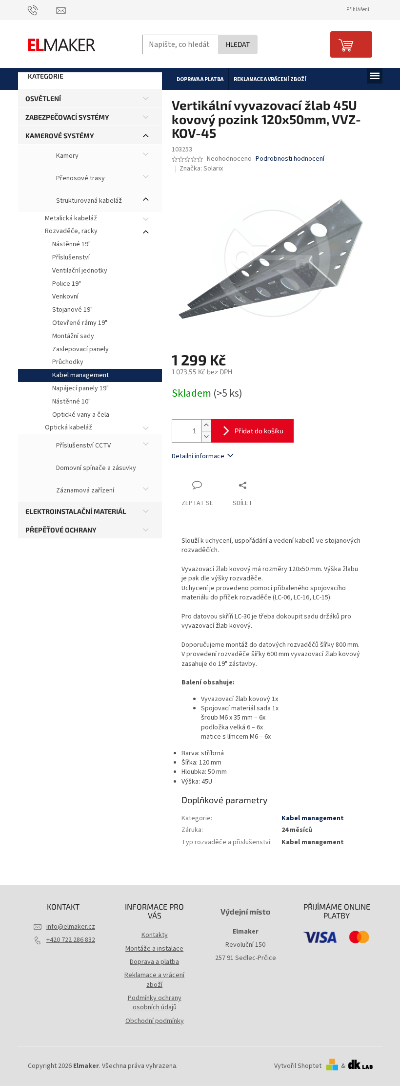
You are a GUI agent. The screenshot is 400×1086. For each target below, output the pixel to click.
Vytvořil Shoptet (297, 1066)
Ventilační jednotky (79, 271)
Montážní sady (73, 336)
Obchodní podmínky (154, 1021)
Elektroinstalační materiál (75, 511)
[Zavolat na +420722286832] (42, 10)
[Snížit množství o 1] (206, 436)
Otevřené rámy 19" (79, 323)
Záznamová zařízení (84, 491)
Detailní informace (198, 456)
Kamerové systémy (59, 135)
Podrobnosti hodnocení (290, 159)
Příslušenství (71, 257)
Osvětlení (43, 98)
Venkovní (65, 296)
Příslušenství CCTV (83, 446)
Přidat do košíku (259, 430)
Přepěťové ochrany (61, 530)
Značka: (201, 168)
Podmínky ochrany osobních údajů (154, 1002)
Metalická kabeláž (71, 218)
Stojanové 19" (72, 310)
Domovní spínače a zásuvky (95, 468)
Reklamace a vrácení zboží (154, 979)
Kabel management (80, 375)
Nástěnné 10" (71, 401)
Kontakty (154, 935)
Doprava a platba (154, 962)
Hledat (238, 44)
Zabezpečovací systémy (67, 117)
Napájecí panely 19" (80, 388)
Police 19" (66, 284)
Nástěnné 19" (71, 244)
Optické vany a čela (80, 415)
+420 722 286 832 (70, 940)
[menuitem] (200, 79)
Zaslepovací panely (80, 349)
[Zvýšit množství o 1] (206, 425)
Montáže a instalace (154, 949)
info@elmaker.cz (70, 927)
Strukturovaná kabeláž (88, 201)
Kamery (67, 156)
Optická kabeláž (68, 427)
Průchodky (67, 362)
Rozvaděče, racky (71, 231)
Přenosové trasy (80, 178)
